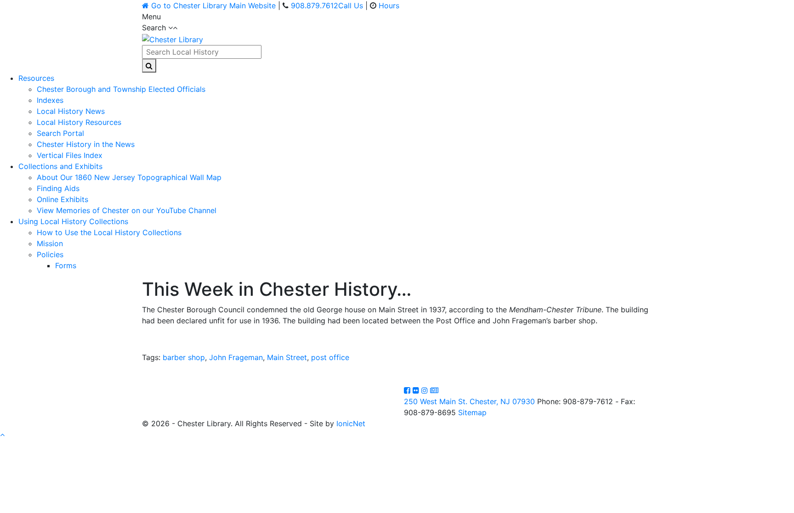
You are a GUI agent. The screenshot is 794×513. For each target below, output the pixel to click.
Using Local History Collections (73, 221)
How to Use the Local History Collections (109, 232)
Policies (50, 254)
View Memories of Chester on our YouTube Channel (126, 210)
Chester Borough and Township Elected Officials (121, 89)
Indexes (50, 100)
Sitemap (472, 412)
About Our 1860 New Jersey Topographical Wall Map (129, 177)
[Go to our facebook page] (408, 390)
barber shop (184, 357)
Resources (36, 78)
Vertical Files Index (69, 155)
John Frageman (236, 357)
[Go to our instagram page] (425, 390)
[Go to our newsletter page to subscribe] (434, 390)
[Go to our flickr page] (417, 390)
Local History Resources (79, 122)
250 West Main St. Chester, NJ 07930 (469, 401)
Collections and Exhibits (60, 166)
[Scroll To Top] (2, 434)
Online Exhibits (62, 199)
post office (330, 357)
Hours (389, 5)
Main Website (213, 5)
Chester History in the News (86, 144)
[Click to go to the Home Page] (172, 38)
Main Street (287, 357)
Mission (50, 243)
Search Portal (60, 133)
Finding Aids (58, 188)
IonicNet (350, 423)
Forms (65, 265)
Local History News (71, 111)
